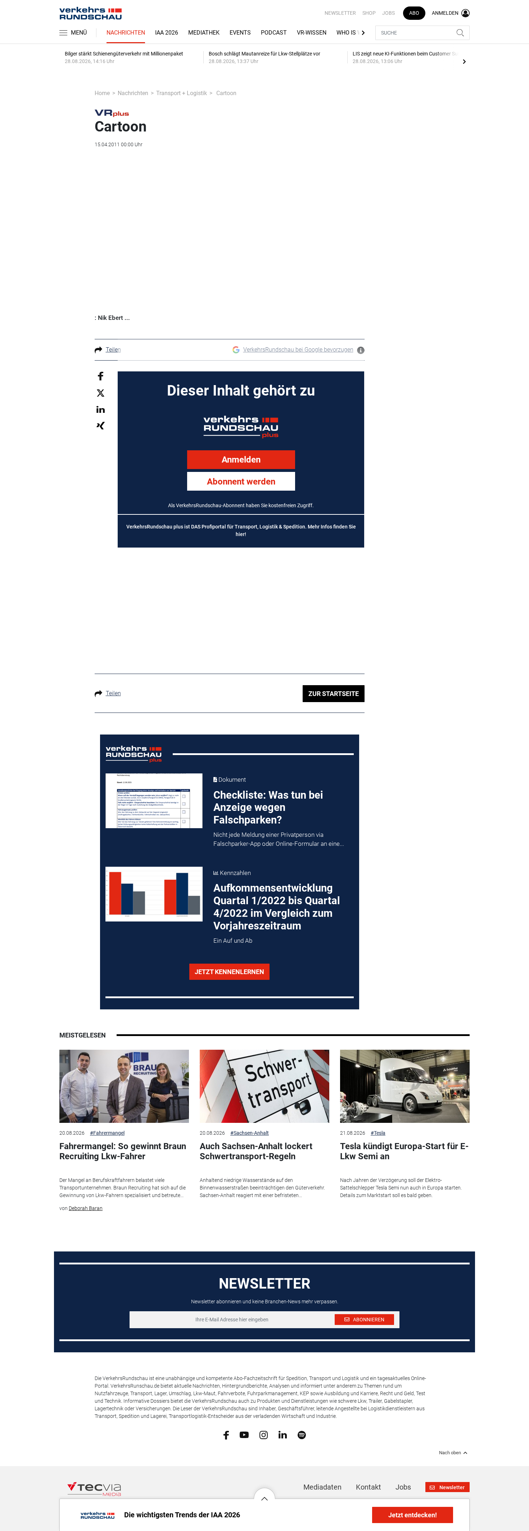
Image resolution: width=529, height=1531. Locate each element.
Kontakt (368, 1487)
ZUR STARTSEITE (333, 693)
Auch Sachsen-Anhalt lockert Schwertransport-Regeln (256, 1151)
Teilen (113, 349)
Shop (369, 13)
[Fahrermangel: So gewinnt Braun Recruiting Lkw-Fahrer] (124, 1086)
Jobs (388, 13)
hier (240, 534)
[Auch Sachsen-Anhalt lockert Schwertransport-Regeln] (264, 1086)
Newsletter (340, 13)
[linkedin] (283, 1434)
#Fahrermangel (107, 1133)
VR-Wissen (311, 32)
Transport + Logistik (181, 93)
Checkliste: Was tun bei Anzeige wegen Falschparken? (268, 807)
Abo (414, 13)
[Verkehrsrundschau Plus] (112, 113)
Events (240, 32)
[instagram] (263, 1434)
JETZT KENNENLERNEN (229, 972)
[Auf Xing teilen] (100, 425)
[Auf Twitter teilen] (100, 393)
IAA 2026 (166, 32)
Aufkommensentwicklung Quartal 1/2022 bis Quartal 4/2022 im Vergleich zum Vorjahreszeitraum (276, 907)
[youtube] (244, 1434)
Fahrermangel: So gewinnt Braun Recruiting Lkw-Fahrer (122, 1151)
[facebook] (226, 1434)
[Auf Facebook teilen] (100, 375)
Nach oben (450, 1452)
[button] (264, 1493)
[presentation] (464, 61)
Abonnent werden (241, 482)
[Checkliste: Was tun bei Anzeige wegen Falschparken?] (154, 800)
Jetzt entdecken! (412, 1515)
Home (102, 93)
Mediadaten (322, 1487)
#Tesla (378, 1133)
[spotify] (302, 1434)
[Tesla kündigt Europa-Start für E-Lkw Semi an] (405, 1086)
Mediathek (204, 32)
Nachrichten (126, 32)
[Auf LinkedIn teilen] (100, 409)
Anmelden (241, 460)
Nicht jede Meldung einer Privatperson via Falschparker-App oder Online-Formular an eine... (278, 839)
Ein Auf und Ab (232, 940)
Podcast (274, 32)
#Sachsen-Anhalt (249, 1133)
